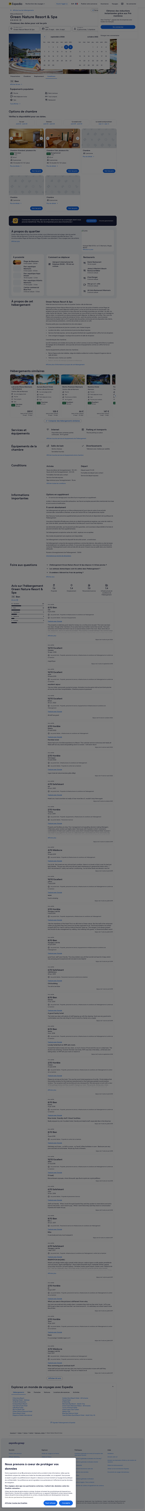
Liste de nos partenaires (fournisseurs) (19, 1497)
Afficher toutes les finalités (16, 1503)
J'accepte (66, 1503)
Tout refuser (50, 1503)
